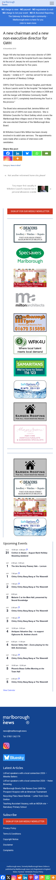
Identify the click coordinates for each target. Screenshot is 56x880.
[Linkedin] (17, 153)
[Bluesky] (27, 153)
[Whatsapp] (36, 153)
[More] (17, 158)
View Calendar (9, 690)
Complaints (8, 850)
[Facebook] (8, 153)
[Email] (46, 153)
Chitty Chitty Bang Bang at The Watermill (29, 576)
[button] (52, 3)
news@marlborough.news (15, 731)
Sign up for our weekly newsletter (30, 211)
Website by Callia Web (28, 875)
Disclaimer (8, 845)
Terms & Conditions (12, 834)
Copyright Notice (10, 839)
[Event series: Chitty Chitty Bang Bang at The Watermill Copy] (19, 607)
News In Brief (16, 165)
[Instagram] (8, 158)
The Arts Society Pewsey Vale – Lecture (28, 566)
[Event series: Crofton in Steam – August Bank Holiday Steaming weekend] (27, 550)
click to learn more (28, 23)
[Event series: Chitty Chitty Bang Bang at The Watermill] (19, 573)
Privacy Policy (9, 828)
